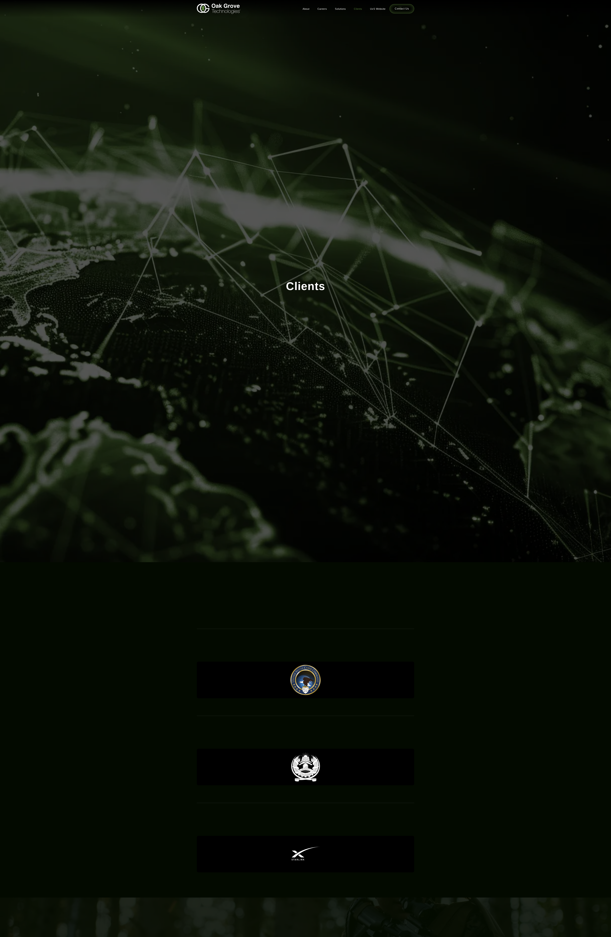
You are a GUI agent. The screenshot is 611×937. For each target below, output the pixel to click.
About (306, 8)
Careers (322, 8)
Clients (358, 8)
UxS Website (378, 8)
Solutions (340, 8)
